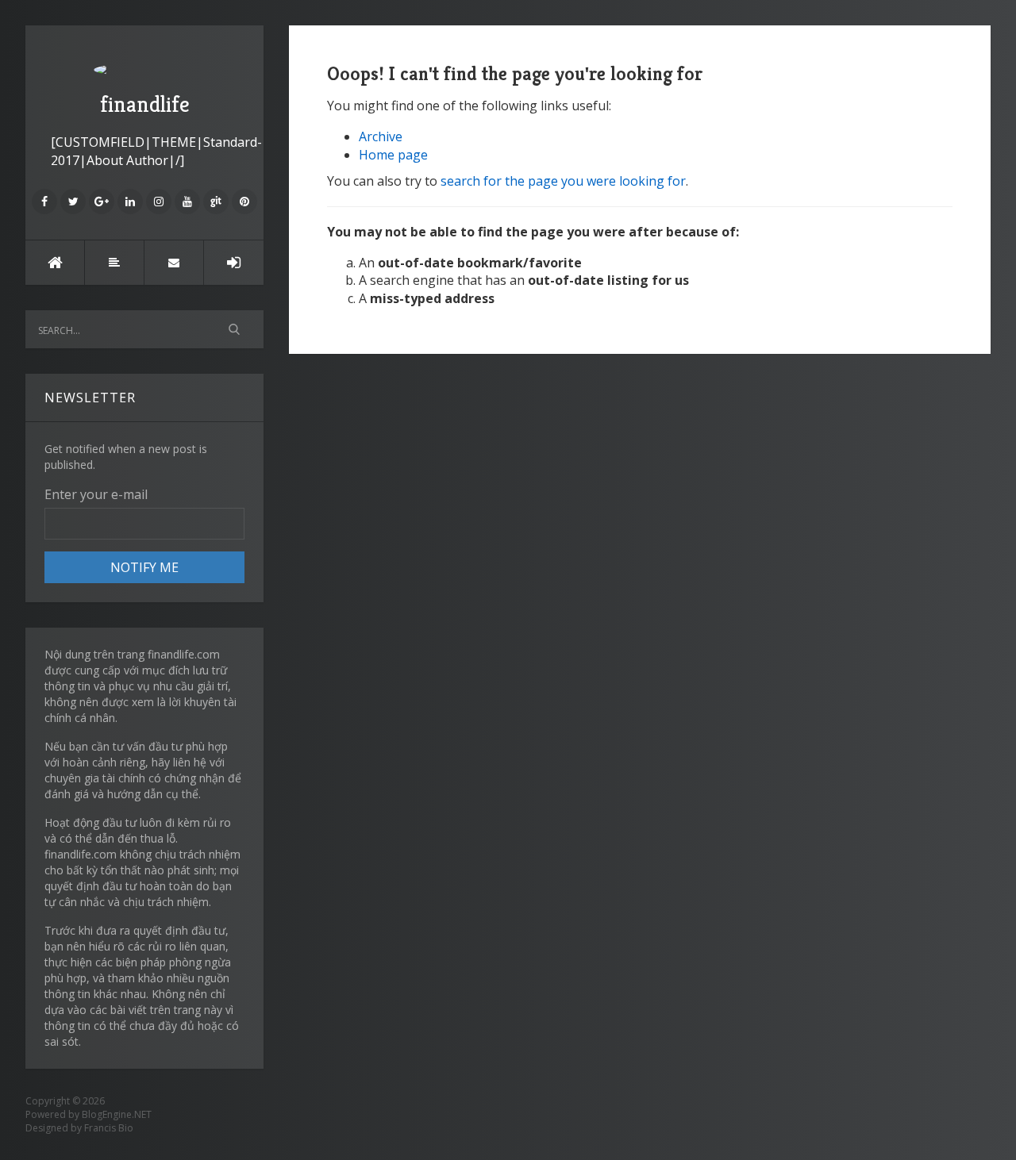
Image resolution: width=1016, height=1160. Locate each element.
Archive (380, 136)
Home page (393, 154)
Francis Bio (108, 1128)
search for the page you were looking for (563, 181)
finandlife (145, 104)
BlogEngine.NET (117, 1114)
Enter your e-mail (96, 494)
